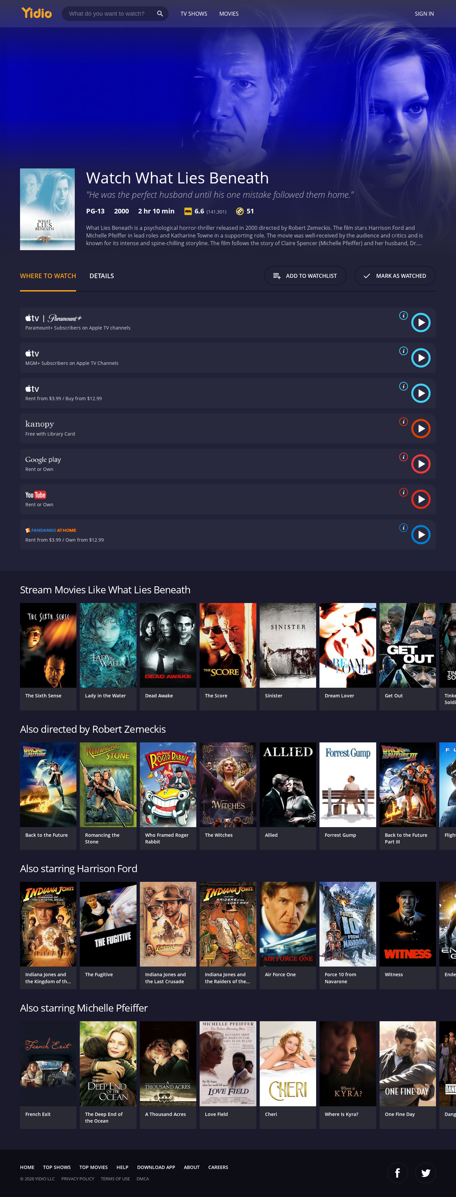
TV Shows (194, 13)
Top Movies (93, 1167)
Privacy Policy (77, 1179)
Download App (156, 1167)
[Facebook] (397, 1173)
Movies (229, 13)
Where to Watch (48, 275)
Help (123, 1167)
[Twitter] (425, 1173)
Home (27, 1167)
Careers (218, 1167)
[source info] (402, 315)
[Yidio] (37, 15)
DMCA (143, 1179)
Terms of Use (115, 1179)
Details (101, 275)
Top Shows (57, 1167)
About (192, 1167)
